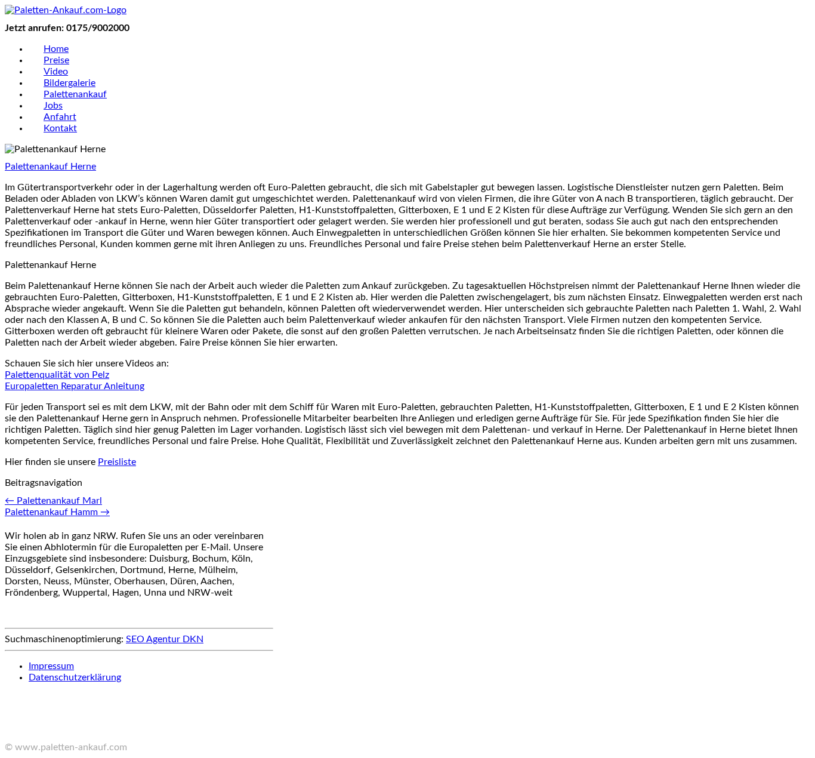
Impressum (51, 666)
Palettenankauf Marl (53, 501)
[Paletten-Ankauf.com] (65, 10)
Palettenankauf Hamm (57, 512)
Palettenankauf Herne (50, 166)
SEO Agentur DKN (164, 639)
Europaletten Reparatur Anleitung (74, 386)
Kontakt (60, 128)
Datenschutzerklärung (75, 677)
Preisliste (117, 462)
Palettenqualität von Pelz (57, 375)
